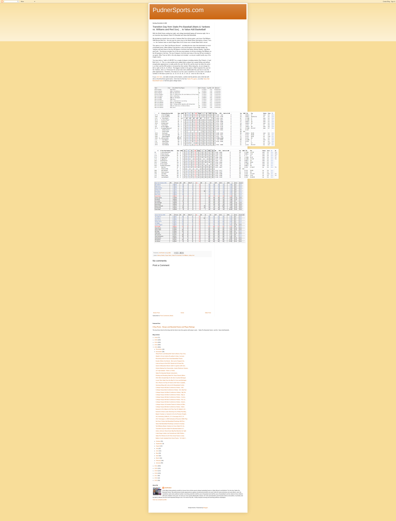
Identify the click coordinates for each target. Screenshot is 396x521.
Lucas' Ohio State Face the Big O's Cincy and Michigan (171, 380)
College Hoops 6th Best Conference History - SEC (170, 387)
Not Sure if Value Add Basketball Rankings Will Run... (170, 421)
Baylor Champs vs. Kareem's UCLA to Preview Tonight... (171, 414)
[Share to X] (179, 253)
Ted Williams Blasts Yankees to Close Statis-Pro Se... (170, 426)
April (157, 455)
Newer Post (156, 313)
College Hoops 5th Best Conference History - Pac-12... (171, 399)
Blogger (205, 507)
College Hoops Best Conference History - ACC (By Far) (171, 390)
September (159, 443)
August (158, 446)
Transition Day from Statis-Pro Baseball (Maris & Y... (170, 428)
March (158, 458)
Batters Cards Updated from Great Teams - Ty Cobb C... (171, 438)
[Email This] (175, 253)
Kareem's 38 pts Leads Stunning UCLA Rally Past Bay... (171, 411)
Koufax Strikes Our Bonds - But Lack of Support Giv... (170, 361)
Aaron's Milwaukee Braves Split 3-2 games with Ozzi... (171, 366)
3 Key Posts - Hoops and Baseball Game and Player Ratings (174, 327)
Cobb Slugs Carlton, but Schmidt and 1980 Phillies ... (170, 433)
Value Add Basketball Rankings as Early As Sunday (170, 423)
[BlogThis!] (177, 253)
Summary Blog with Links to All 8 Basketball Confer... (170, 385)
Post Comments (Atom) (166, 315)
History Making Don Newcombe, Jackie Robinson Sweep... (172, 368)
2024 (156, 342)
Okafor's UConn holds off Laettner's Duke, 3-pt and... (170, 356)
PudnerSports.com (178, 9)
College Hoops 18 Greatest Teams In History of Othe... (171, 404)
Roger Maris (168, 255)
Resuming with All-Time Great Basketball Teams (169, 358)
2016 (156, 478)
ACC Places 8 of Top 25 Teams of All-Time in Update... (171, 382)
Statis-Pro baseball (176, 255)
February (158, 460)
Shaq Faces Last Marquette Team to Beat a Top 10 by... (171, 353)
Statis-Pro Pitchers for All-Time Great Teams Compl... (170, 436)
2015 (156, 480)
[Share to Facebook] (181, 253)
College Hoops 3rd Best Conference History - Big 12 (170, 394)
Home (182, 313)
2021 (156, 466)
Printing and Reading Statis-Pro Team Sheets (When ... (171, 375)
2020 (156, 468)
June (157, 451)
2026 (156, 337)
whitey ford (191, 255)
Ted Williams (185, 255)
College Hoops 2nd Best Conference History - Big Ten (171, 392)
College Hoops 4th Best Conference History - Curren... (171, 397)
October (158, 441)
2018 (156, 473)
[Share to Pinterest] (183, 253)
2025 (156, 340)
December (159, 349)
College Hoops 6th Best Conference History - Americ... (171, 402)
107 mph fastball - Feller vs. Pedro (165, 370)
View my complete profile (160, 499)
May (157, 453)
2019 (156, 470)
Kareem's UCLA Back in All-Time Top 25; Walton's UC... (171, 409)
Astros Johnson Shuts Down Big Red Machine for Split (171, 431)
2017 (156, 475)
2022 (156, 347)
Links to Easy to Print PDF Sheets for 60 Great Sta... (170, 363)
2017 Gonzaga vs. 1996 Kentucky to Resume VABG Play (171, 419)
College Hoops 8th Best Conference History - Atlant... (170, 407)
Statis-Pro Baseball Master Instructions (166, 373)
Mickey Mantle (161, 255)
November (159, 351)
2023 (156, 344)
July (157, 448)
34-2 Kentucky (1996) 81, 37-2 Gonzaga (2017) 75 (170, 416)
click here (159, 77)
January (158, 463)
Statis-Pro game (192, 79)
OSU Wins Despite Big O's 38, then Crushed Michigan (171, 378)
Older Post (208, 313)
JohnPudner (168, 488)
